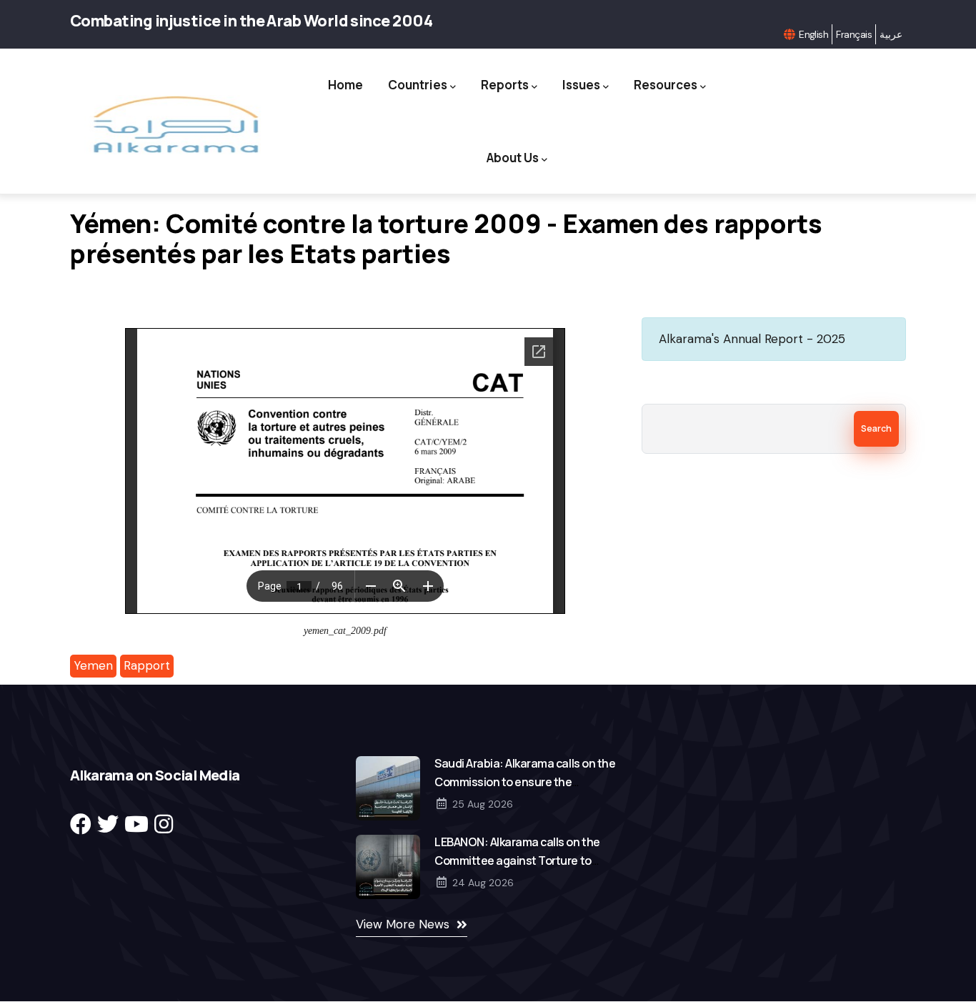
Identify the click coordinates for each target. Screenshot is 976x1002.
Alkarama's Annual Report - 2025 (752, 339)
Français (854, 34)
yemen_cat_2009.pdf (345, 630)
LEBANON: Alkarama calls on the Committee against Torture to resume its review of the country (518, 860)
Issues (581, 84)
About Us (513, 157)
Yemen (93, 665)
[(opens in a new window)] (80, 824)
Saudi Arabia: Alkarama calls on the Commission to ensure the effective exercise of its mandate (524, 781)
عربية (891, 34)
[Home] (174, 124)
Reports (505, 84)
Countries (417, 84)
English (813, 34)
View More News (402, 924)
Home (345, 84)
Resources (665, 84)
